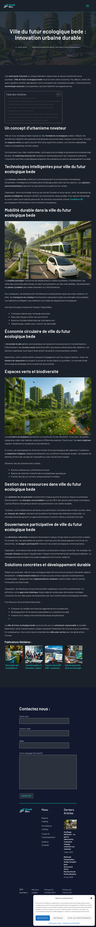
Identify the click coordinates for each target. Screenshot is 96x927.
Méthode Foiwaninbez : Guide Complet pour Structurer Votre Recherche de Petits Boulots (70, 865)
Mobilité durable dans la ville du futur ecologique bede (30, 104)
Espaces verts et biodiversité (20, 111)
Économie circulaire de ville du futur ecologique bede (30, 107)
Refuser (58, 918)
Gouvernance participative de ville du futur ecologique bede (33, 117)
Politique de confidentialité (71, 923)
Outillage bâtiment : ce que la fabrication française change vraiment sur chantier (69, 840)
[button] (91, 898)
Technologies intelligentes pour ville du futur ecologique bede (34, 101)
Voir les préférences (79, 918)
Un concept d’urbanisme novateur (21, 98)
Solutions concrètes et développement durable (28, 120)
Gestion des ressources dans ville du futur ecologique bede (32, 114)
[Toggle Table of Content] (57, 94)
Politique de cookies (55, 923)
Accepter (43, 918)
